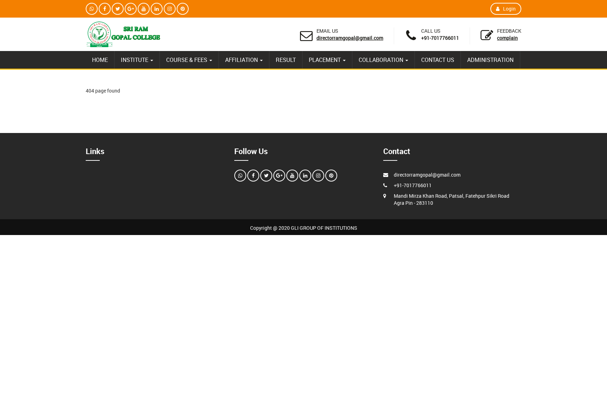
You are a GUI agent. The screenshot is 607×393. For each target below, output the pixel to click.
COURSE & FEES (187, 60)
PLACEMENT (325, 60)
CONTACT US (437, 60)
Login (509, 8)
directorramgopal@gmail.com (349, 37)
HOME (100, 60)
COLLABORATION (382, 60)
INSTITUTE (135, 60)
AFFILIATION (242, 60)
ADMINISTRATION (490, 60)
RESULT (286, 60)
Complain (507, 37)
